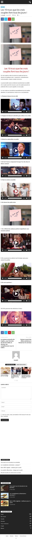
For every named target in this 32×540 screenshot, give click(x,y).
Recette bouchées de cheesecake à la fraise (11, 472)
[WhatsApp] (13, 19)
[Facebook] (2, 19)
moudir (3, 15)
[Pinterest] (9, 19)
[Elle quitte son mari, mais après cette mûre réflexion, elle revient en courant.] (26, 370)
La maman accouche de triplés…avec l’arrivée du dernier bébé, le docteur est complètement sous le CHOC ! (8, 343)
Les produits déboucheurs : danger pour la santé (11, 470)
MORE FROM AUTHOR (21, 364)
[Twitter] (5, 19)
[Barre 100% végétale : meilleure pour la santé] (5, 503)
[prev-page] (15, 380)
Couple (5, 5)
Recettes (3, 521)
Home (2, 5)
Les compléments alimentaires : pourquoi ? (10, 465)
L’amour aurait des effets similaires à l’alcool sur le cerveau (24, 341)
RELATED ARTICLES (10, 364)
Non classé (3, 516)
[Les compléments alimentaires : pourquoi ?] (5, 496)
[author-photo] (16, 355)
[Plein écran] (29, 111)
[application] (16, 106)
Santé (2, 514)
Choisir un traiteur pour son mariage (4, 375)
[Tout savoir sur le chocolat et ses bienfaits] (5, 488)
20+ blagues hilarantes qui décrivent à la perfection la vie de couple (15, 376)
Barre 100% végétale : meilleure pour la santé (11, 467)
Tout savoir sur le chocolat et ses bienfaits (10, 462)
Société (2, 519)
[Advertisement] (16, 440)
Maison (2, 528)
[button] (16, 106)
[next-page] (17, 380)
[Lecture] (3, 111)
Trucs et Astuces (4, 523)
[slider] (15, 111)
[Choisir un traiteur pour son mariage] (5, 370)
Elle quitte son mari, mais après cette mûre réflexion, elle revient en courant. (26, 376)
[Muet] (26, 111)
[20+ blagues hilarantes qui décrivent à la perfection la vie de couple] (16, 370)
